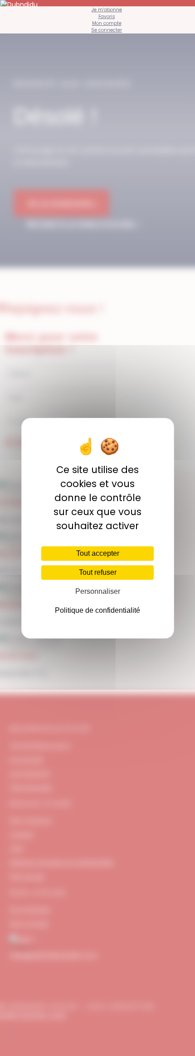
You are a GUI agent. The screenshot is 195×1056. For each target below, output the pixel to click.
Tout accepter (97, 553)
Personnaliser (97, 591)
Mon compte (107, 23)
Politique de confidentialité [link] (97, 610)
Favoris (106, 16)
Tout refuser (98, 572)
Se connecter (106, 30)
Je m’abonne (107, 9)
